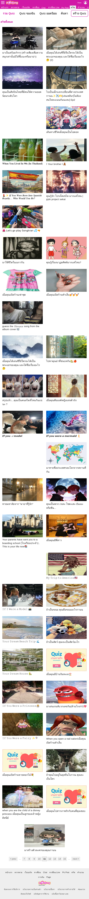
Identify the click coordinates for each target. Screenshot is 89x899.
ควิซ (73, 7)
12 (50, 859)
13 (54, 859)
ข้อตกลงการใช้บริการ (12, 889)
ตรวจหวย (15, 7)
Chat (43, 8)
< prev (13, 859)
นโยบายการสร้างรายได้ (66, 889)
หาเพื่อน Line (53, 7)
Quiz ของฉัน (27, 13)
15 (64, 859)
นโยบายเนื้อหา (49, 889)
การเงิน (41, 877)
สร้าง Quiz (79, 13)
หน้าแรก (4, 7)
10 (39, 859)
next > (76, 859)
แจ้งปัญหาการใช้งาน (41, 894)
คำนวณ (81, 7)
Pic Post (65, 8)
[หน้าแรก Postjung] (12, 2)
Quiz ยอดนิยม (48, 13)
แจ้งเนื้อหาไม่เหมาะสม (60, 894)
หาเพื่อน (35, 7)
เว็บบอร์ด (26, 7)
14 (59, 859)
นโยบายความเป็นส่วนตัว (32, 889)
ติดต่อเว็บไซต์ (26, 894)
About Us (81, 889)
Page (48, 877)
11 (44, 859)
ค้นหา (64, 13)
